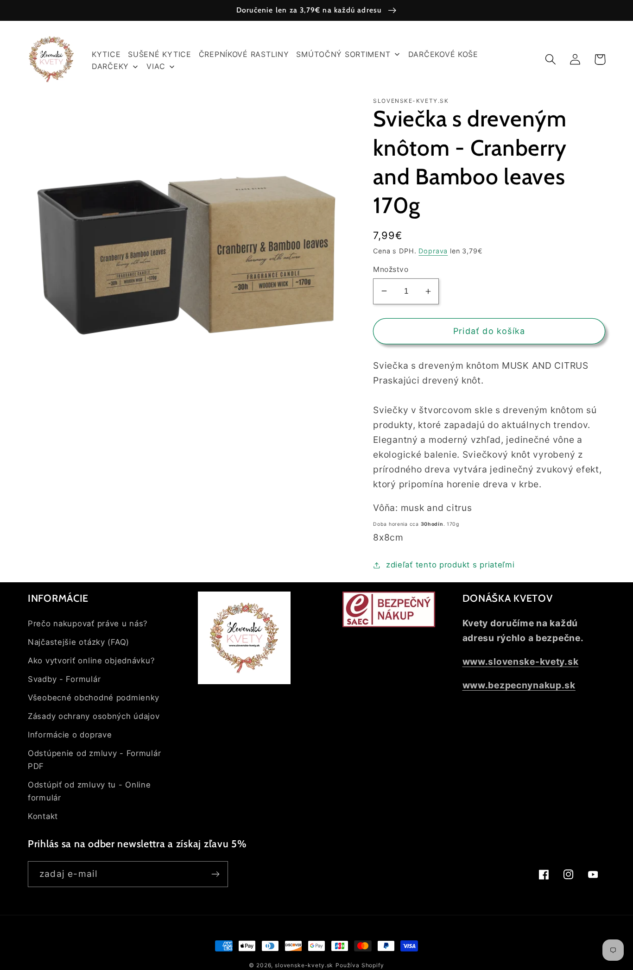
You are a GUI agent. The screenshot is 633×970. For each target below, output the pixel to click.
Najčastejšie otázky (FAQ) (78, 642)
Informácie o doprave (70, 734)
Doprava (433, 251)
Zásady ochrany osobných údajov (94, 716)
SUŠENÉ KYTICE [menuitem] (159, 54)
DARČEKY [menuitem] (110, 66)
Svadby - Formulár (64, 679)
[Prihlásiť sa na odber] (215, 874)
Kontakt (43, 816)
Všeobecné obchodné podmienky (93, 697)
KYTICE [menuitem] (106, 54)
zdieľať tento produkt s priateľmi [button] (450, 564)
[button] (550, 59)
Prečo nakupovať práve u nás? (88, 623)
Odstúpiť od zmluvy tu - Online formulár (89, 791)
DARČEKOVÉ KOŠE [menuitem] (443, 54)
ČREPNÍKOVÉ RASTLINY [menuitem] (244, 54)
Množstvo (390, 269)
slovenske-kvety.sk (304, 965)
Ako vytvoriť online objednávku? (91, 660)
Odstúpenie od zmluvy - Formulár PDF (94, 760)
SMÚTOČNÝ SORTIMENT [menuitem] (343, 54)
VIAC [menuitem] (155, 66)
